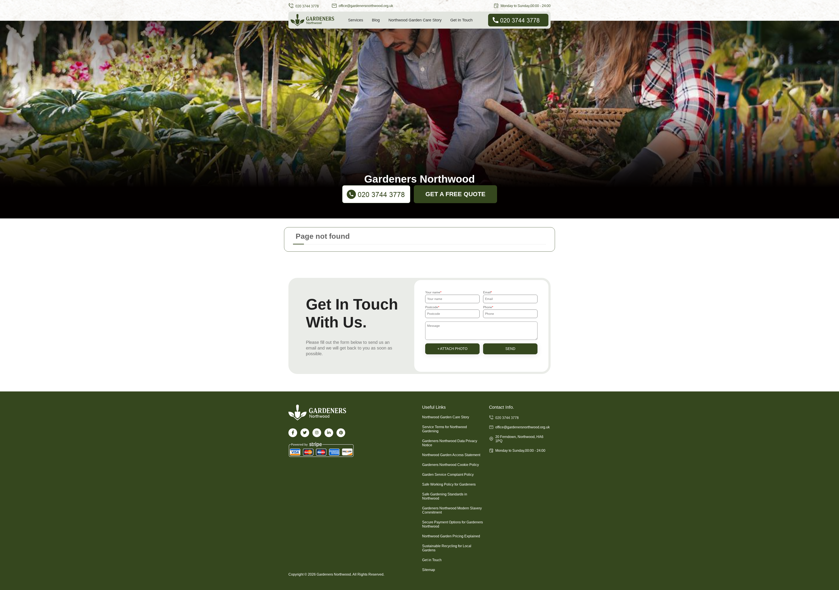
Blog (376, 20)
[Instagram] (316, 432)
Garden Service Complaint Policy (448, 474)
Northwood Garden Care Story (415, 20)
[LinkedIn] (328, 432)
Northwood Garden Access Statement (451, 455)
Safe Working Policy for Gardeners (449, 484)
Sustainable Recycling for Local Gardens (446, 548)
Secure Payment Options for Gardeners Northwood (452, 524)
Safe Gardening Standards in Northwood (444, 496)
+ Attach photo (452, 349)
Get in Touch (461, 20)
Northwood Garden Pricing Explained (451, 536)
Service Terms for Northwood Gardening (444, 429)
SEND (510, 349)
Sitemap (428, 570)
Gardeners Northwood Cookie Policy (450, 465)
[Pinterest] (340, 432)
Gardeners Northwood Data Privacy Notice (449, 443)
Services (355, 20)
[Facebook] (292, 432)
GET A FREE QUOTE (455, 194)
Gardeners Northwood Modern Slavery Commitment (452, 510)
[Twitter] (304, 432)
